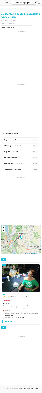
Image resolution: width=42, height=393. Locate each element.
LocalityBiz (5, 3)
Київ (20, 8)
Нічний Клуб (6, 303)
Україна (3, 8)
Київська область (12, 8)
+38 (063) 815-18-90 (18, 317)
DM (3, 294)
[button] (21, 237)
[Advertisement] (21, 53)
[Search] (35, 3)
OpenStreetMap (36, 253)
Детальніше (8, 321)
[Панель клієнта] (39, 3)
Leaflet (28, 253)
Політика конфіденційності (26, 388)
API (37, 388)
